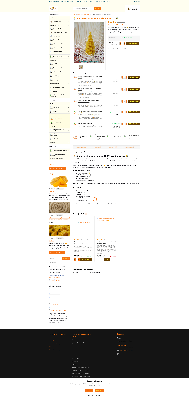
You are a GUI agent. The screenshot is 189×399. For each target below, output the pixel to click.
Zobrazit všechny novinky (56, 168)
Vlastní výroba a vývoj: (54, 350)
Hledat (97, 9)
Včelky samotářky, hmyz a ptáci (60, 95)
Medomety (53, 60)
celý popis (136, 32)
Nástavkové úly (57, 21)
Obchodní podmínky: (54, 341)
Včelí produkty (60, 188)
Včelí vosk (52, 191)
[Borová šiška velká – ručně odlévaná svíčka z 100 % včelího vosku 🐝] (75, 102)
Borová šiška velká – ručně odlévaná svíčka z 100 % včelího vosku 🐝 (89, 101)
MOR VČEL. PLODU (87, 1)
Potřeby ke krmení (58, 36)
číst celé (66, 199)
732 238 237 (121, 345)
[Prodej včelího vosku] (84, 227)
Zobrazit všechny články (56, 252)
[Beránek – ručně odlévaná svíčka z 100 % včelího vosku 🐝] (75, 78)
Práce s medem (57, 56)
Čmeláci (55, 91)
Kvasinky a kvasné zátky (59, 80)
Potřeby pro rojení (58, 63)
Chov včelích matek (58, 40)
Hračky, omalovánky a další (59, 154)
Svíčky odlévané (58, 118)
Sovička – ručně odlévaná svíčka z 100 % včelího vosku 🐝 (106, 242)
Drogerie (52, 142)
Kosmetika (56, 107)
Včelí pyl (51, 241)
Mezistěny (56, 76)
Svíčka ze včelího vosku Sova (85, 123)
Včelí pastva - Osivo (58, 44)
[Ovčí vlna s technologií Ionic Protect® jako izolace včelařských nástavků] (59, 208)
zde (101, 395)
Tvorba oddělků (57, 29)
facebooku (57, 277)
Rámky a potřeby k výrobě (60, 32)
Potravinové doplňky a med (59, 130)
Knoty (52, 115)
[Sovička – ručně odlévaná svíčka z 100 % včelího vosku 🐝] (107, 227)
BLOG (67, 4)
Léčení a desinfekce (58, 87)
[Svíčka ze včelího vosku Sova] (75, 125)
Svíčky (55, 111)
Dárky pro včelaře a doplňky (58, 134)
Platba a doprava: (53, 347)
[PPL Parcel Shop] (54, 304)
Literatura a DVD (58, 72)
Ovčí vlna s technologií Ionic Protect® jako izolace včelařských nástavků (59, 219)
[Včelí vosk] (59, 182)
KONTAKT (79, 1)
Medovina (53, 104)
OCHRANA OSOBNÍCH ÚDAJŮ (56, 1)
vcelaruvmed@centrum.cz (125, 350)
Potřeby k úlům (54, 25)
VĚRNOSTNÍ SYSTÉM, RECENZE (101, 1)
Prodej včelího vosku (79, 241)
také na (51, 277)
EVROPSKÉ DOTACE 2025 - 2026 (56, 4)
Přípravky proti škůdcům (56, 158)
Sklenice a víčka (54, 83)
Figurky (53, 126)
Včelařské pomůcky (58, 48)
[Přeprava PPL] (54, 290)
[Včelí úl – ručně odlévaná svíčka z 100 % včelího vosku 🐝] (75, 113)
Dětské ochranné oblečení (60, 150)
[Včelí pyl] (59, 231)
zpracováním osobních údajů (61, 261)
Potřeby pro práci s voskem (58, 52)
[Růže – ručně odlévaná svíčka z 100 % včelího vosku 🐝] (75, 90)
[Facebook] (119, 354)
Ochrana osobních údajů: (55, 344)
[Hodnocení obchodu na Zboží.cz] (57, 310)
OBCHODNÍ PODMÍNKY (69, 1)
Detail (107, 259)
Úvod (74, 14)
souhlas (88, 384)
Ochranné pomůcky (58, 68)
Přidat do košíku (132, 43)
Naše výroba (59, 215)
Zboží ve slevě (54, 18)
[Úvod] (60, 8)
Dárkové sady (57, 139)
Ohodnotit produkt (121, 22)
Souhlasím (99, 390)
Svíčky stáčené (57, 122)
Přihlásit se (66, 258)
